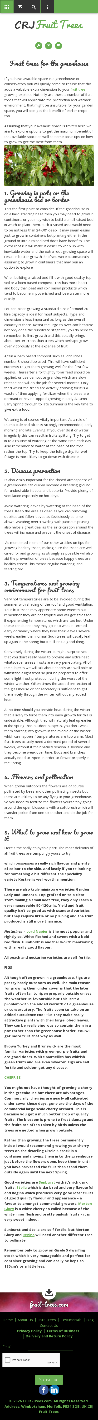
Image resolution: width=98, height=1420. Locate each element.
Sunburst (47, 1182)
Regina (28, 1234)
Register (49, 45)
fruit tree (78, 89)
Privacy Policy (29, 1331)
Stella (21, 1187)
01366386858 (20, 6)
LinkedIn (54, 1390)
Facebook (44, 1390)
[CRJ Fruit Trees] (49, 24)
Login (39, 45)
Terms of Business (62, 1331)
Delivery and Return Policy (49, 1336)
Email (6, 1347)
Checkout (59, 45)
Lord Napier (37, 931)
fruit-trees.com (49, 1304)
